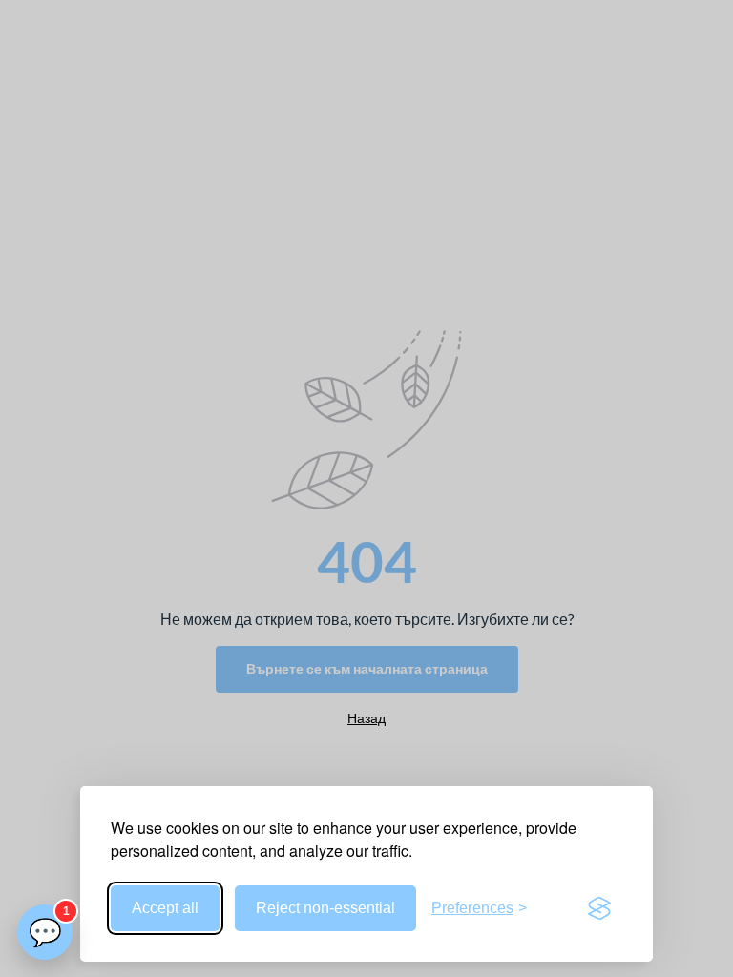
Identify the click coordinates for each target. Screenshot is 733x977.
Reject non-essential (325, 908)
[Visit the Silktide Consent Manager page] (599, 908)
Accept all (165, 908)
